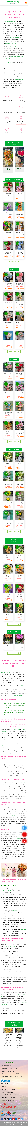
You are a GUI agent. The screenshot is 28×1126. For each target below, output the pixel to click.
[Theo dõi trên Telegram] (22, 1119)
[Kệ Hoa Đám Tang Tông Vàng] (8, 496)
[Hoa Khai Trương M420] (8, 245)
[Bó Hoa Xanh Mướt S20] (19, 549)
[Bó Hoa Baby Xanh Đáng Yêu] (8, 277)
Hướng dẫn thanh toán (9, 1100)
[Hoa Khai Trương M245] (19, 187)
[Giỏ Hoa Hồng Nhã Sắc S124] (19, 425)
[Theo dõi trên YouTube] (19, 1119)
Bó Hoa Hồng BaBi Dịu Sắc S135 (19, 284)
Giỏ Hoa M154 (20, 393)
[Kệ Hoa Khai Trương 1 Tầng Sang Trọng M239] (19, 226)
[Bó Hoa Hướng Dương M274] (8, 549)
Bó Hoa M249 (20, 342)
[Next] (24, 160)
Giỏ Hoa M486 (19, 413)
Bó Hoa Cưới (4, 807)
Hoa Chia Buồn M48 (20, 522)
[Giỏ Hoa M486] (19, 406)
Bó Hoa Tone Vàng (8, 595)
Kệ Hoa (13, 729)
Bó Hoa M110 (8, 342)
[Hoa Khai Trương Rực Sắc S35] (19, 206)
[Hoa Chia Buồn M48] (19, 515)
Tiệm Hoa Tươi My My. (11, 43)
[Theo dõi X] (8, 1119)
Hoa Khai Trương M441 (8, 233)
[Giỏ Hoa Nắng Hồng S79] (8, 386)
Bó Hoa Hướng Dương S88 (8, 576)
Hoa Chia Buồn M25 (20, 483)
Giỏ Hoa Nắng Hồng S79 (8, 393)
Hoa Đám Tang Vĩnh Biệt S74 (20, 464)
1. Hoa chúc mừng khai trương (9, 724)
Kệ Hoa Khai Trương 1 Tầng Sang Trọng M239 (20, 233)
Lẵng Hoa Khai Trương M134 (8, 213)
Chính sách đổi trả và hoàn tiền (12, 1097)
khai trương (20, 56)
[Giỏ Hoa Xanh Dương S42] (8, 406)
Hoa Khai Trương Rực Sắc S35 (19, 213)
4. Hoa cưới (4, 802)
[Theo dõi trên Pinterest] (13, 1119)
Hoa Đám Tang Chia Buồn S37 (8, 522)
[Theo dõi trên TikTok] (5, 1119)
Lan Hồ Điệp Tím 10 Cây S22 (19, 646)
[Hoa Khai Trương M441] (8, 226)
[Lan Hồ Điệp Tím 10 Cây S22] (19, 639)
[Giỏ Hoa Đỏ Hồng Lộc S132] (19, 367)
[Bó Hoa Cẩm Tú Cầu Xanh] (19, 296)
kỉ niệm (6, 58)
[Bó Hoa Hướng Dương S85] (19, 569)
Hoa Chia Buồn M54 (8, 464)
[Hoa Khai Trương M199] (19, 245)
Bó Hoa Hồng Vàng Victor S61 (19, 595)
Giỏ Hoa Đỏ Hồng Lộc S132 (19, 374)
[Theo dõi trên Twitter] (10, 1119)
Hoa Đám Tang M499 (8, 483)
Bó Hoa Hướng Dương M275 (8, 615)
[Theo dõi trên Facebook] (2, 1119)
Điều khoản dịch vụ (8, 1092)
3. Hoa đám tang (5, 779)
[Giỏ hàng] (25, 3)
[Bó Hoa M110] (8, 335)
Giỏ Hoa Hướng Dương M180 (8, 432)
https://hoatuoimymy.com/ (15, 1013)
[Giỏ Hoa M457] (8, 367)
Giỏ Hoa (17, 729)
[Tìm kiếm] (22, 2)
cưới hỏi (10, 688)
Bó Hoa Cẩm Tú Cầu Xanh (19, 303)
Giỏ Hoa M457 (8, 373)
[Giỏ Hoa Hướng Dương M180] (8, 425)
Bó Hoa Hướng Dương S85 (19, 576)
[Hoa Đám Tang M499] (8, 476)
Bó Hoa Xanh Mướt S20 (19, 556)
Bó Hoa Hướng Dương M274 (8, 556)
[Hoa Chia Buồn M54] (8, 457)
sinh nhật (13, 56)
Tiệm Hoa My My (5, 745)
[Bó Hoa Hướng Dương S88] (8, 569)
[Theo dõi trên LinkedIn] (16, 1119)
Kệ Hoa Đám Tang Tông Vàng (8, 503)
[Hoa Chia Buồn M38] (19, 496)
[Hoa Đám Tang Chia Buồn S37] (8, 515)
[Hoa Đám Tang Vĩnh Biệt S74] (19, 457)
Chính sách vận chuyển (9, 1095)
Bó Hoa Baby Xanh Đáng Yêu (8, 284)
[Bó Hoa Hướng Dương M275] (8, 608)
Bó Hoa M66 (8, 303)
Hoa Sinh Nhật (5, 762)
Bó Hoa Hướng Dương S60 (19, 615)
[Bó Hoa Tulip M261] (19, 316)
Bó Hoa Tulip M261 (19, 323)
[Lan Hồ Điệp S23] (8, 639)
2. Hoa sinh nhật (5, 756)
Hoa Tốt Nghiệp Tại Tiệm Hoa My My (19, 1036)
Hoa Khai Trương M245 (19, 194)
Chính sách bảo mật (8, 1089)
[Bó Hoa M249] (19, 335)
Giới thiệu (5, 1086)
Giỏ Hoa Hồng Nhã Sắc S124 (20, 432)
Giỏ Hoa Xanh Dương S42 (8, 413)
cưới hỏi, (10, 58)
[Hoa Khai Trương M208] (8, 187)
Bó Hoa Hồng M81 (8, 323)
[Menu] (2, 3)
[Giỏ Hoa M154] (19, 386)
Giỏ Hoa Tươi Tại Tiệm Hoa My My (8, 1036)
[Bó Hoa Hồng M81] (8, 316)
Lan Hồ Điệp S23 (8, 646)
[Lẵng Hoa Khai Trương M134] (8, 206)
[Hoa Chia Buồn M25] (19, 476)
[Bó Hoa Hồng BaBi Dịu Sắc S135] (19, 277)
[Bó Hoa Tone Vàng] (8, 588)
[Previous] (3, 160)
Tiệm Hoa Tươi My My (16, 46)
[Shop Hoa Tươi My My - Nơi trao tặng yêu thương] (13, 2)
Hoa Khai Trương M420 (8, 252)
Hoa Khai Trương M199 (19, 252)
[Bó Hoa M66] (8, 296)
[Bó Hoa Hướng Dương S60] (19, 608)
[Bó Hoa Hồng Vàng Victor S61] (19, 588)
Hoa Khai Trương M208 (8, 194)
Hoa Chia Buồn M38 (20, 503)
